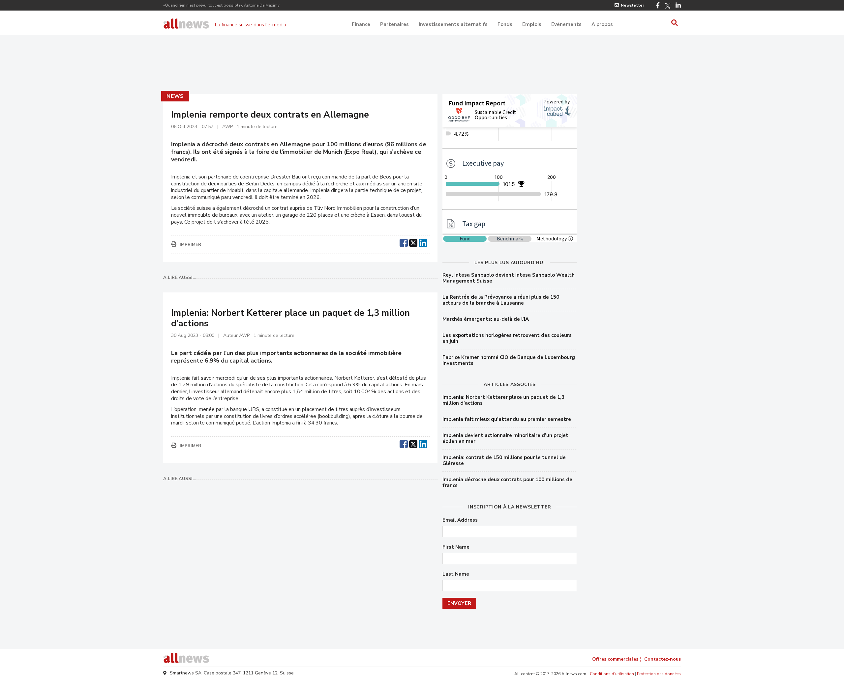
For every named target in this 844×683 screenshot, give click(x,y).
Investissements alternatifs (453, 24)
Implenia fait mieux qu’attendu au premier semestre (506, 419)
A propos (602, 24)
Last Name (455, 574)
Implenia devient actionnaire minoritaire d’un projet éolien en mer (505, 438)
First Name (455, 547)
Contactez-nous (662, 659)
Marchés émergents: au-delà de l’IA (485, 319)
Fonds (504, 24)
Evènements (566, 24)
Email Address (460, 520)
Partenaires (394, 24)
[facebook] (404, 242)
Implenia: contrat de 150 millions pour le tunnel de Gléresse (504, 460)
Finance (361, 24)
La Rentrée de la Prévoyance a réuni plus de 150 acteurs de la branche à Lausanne (500, 300)
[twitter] (413, 242)
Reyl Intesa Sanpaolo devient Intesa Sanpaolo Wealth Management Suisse (508, 278)
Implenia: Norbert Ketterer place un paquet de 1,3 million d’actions (503, 400)
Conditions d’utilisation (612, 673)
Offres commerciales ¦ (616, 659)
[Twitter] (667, 6)
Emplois (531, 24)
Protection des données (659, 673)
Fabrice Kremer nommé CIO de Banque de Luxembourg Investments (508, 360)
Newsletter (632, 5)
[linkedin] (423, 242)
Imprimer (190, 245)
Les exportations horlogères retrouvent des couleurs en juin (507, 338)
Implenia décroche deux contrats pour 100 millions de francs (507, 482)
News (175, 96)
